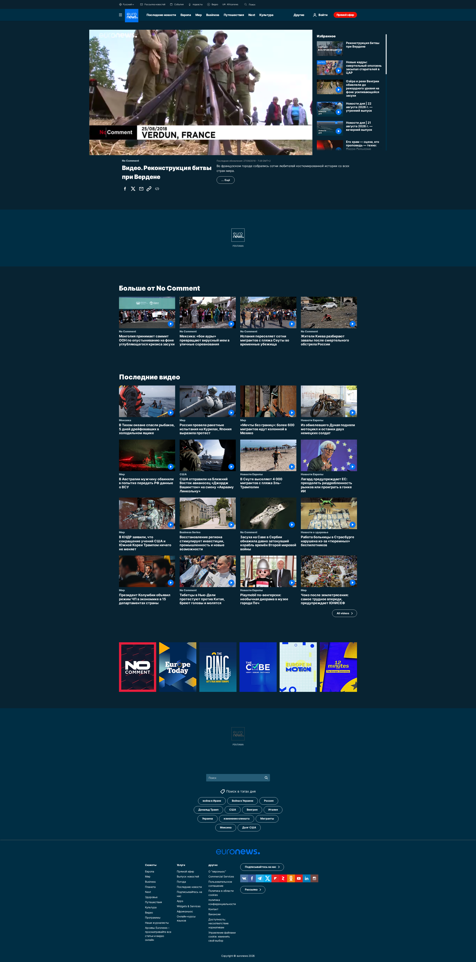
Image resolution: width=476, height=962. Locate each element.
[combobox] (264, 4)
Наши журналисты (157, 922)
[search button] (246, 4)
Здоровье (151, 896)
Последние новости (161, 15)
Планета (150, 886)
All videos (343, 613)
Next (251, 15)
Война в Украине (242, 800)
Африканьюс (185, 911)
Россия (269, 800)
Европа (186, 15)
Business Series (190, 532)
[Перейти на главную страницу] (131, 15)
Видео (149, 912)
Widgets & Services (188, 906)
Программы (152, 917)
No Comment (127, 331)
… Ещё (225, 180)
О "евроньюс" (217, 871)
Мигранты (267, 818)
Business (212, 15)
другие (212, 864)
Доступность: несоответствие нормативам (218, 923)
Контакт (213, 909)
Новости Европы (312, 420)
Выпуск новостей (188, 876)
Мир (198, 15)
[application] (200, 92)
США (183, 474)
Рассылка (251, 889)
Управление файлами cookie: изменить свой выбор (222, 936)
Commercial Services (221, 876)
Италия (273, 809)
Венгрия (252, 809)
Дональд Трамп (208, 809)
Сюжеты (150, 864)
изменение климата (237, 818)
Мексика (125, 420)
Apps (180, 901)
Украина (207, 818)
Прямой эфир (345, 14)
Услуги (181, 864)
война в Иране (212, 800)
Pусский (127, 4)
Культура (266, 15)
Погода (181, 881)
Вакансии (214, 914)
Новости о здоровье (314, 532)
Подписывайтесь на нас (260, 866)
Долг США (249, 827)
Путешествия (234, 15)
